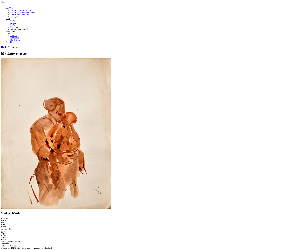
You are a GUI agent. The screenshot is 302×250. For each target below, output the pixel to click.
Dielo (4, 47)
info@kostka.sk (46, 248)
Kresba (14, 47)
